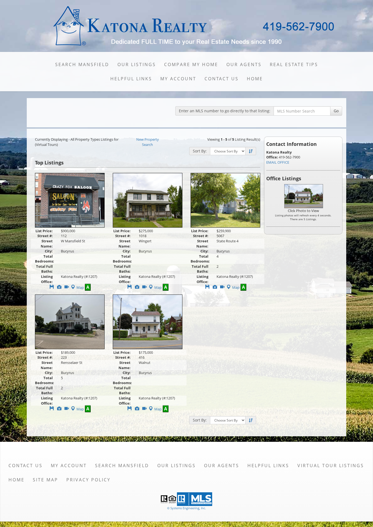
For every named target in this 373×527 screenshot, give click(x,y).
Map (80, 287)
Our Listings (136, 64)
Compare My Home (191, 64)
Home (255, 79)
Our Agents (244, 64)
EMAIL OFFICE (277, 162)
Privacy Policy (88, 480)
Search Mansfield (82, 64)
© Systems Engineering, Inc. (186, 508)
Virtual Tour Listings (330, 466)
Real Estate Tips (294, 64)
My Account (178, 79)
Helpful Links (131, 79)
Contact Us (222, 79)
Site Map (45, 480)
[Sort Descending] (251, 151)
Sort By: (200, 151)
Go (336, 110)
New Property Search (147, 142)
